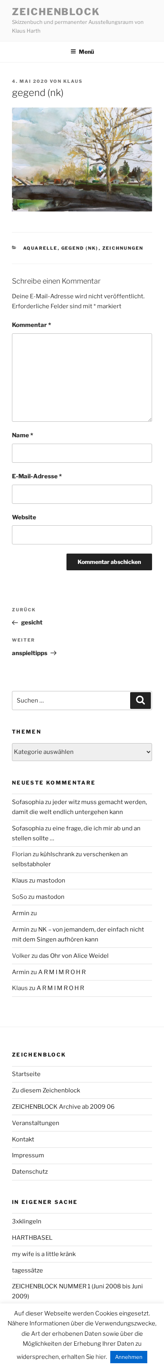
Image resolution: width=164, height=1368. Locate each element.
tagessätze (27, 1270)
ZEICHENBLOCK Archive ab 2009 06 (63, 1106)
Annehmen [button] (129, 1357)
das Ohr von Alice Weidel (74, 955)
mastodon (51, 880)
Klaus (73, 81)
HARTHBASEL (32, 1237)
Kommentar (31, 325)
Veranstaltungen (35, 1123)
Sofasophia (28, 802)
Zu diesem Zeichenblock (46, 1090)
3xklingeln (26, 1221)
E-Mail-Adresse (37, 476)
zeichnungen (123, 248)
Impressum (28, 1155)
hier (101, 1356)
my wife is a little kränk (44, 1254)
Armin (20, 913)
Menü (86, 51)
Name (22, 435)
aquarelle (40, 248)
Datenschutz (30, 1171)
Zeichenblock (56, 12)
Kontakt (23, 1139)
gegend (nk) (80, 248)
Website (24, 517)
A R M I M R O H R (62, 972)
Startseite (26, 1074)
